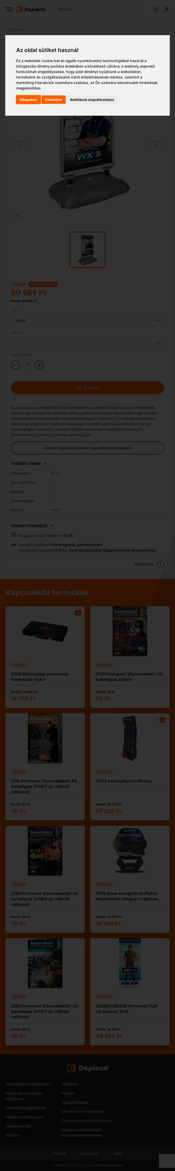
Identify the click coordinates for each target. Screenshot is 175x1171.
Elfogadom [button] (28, 100)
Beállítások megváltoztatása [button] (92, 100)
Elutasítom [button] (53, 100)
